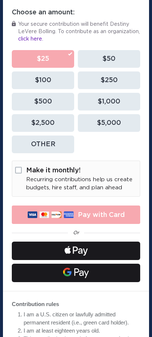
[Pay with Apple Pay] (76, 251)
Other (43, 144)
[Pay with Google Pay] (76, 273)
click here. (30, 39)
